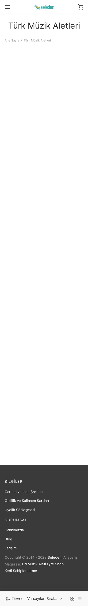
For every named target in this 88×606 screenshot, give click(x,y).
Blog (8, 539)
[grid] (72, 599)
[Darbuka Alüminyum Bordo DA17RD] (64, 193)
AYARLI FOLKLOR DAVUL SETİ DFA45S (22, 92)
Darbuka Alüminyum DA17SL (62, 283)
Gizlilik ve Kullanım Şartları (27, 500)
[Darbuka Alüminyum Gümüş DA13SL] (64, 321)
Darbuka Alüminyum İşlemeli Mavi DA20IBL (64, 411)
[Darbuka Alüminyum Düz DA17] (23, 321)
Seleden (54, 557)
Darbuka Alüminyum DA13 (21, 283)
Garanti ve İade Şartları (24, 492)
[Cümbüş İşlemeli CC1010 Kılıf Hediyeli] (23, 129)
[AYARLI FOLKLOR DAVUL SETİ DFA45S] (23, 65)
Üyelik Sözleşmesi (20, 510)
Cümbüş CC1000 (60, 90)
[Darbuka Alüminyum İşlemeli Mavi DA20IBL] (64, 385)
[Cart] (80, 7)
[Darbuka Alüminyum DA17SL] (64, 257)
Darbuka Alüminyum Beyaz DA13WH (62, 156)
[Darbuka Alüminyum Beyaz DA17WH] (23, 193)
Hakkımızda (14, 530)
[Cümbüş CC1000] (64, 65)
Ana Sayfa (12, 40)
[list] (79, 599)
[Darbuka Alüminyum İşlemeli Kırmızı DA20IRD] (23, 385)
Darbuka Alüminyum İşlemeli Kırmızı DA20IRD (21, 413)
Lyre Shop (55, 564)
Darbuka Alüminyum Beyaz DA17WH (21, 219)
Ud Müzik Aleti (34, 564)
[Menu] (7, 7)
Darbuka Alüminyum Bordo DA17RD (62, 219)
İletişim (11, 548)
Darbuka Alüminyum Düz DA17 (21, 347)
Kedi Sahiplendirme (21, 571)
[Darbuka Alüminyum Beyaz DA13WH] (64, 129)
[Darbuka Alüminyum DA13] (23, 257)
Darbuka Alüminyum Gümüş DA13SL (62, 347)
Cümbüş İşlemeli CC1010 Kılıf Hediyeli (22, 156)
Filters (17, 599)
